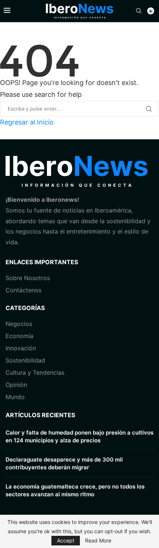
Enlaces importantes (42, 262)
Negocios (19, 324)
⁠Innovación (21, 348)
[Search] (138, 11)
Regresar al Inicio (27, 122)
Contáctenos (23, 290)
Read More (98, 540)
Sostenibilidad (25, 360)
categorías (25, 308)
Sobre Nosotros (28, 278)
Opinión (16, 385)
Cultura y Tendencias (35, 372)
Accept (65, 540)
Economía (19, 336)
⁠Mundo (15, 397)
